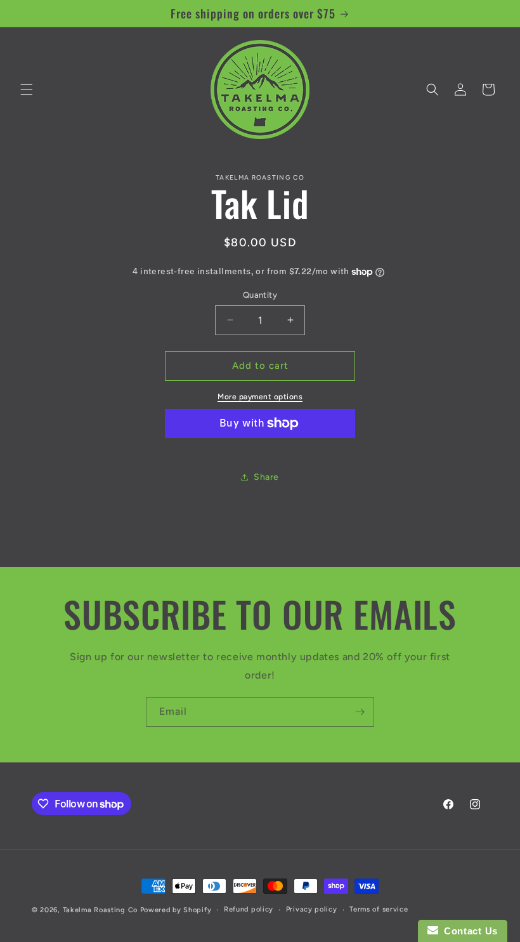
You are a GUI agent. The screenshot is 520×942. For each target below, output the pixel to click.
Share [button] (266, 477)
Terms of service (378, 909)
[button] (27, 89)
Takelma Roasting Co (100, 910)
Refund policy (248, 909)
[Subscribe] (360, 712)
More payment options (260, 396)
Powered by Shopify (176, 910)
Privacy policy (311, 909)
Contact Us (468, 930)
